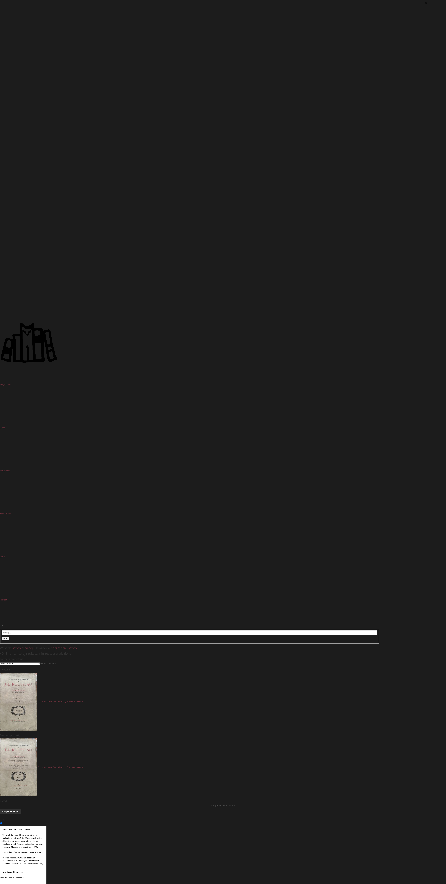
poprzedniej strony (64, 648)
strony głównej (22, 648)
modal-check (5, 820)
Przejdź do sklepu (10, 811)
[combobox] (48, 663)
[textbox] (48, 663)
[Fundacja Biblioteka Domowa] (223, 343)
